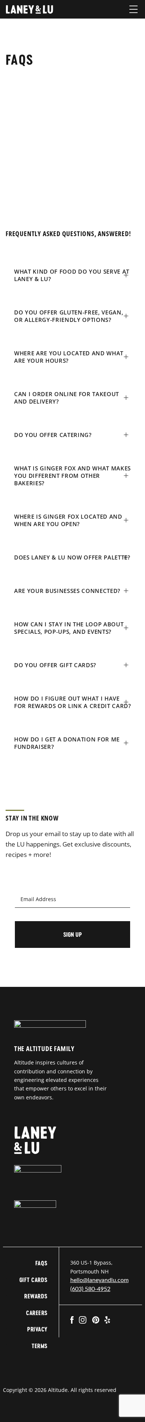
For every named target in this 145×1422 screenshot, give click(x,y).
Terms (39, 1345)
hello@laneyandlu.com (99, 1280)
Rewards (35, 1295)
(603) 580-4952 (90, 1289)
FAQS (41, 1262)
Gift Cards (33, 1279)
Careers (36, 1312)
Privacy (37, 1329)
